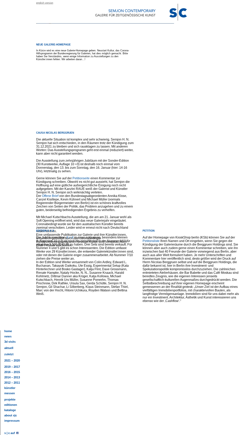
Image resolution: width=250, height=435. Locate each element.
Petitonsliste (151, 241)
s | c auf (10, 433)
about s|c (10, 415)
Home (8, 331)
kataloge (10, 410)
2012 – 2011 (12, 382)
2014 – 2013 (12, 377)
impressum (12, 420)
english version (44, 2)
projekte (9, 399)
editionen (10, 404)
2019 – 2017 (12, 366)
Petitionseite (81, 178)
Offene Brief (50, 196)
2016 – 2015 (12, 372)
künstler (9, 388)
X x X (70, 237)
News (8, 336)
